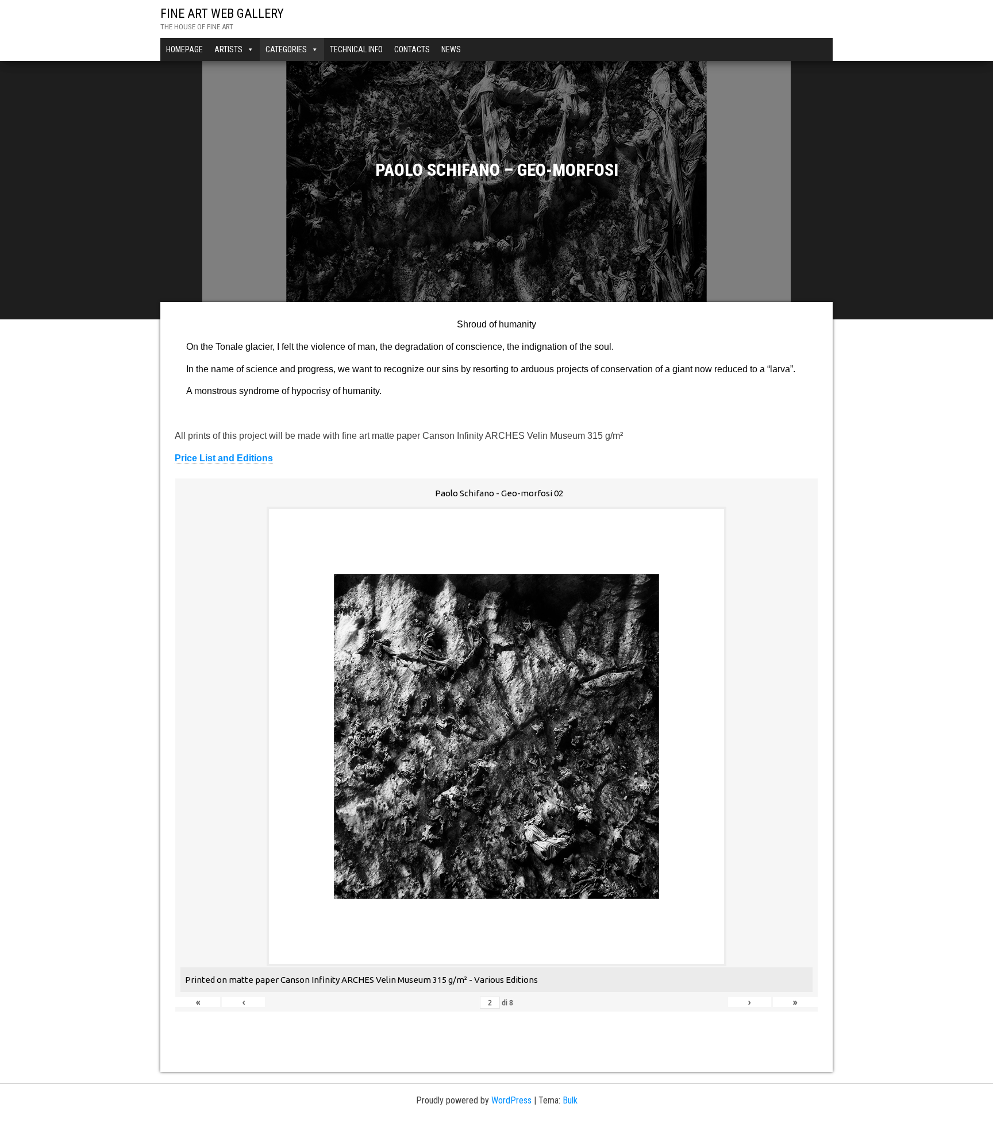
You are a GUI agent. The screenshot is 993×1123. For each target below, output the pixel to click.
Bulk (570, 1100)
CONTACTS (412, 49)
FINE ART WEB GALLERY (222, 13)
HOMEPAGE (184, 49)
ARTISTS (228, 49)
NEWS (451, 49)
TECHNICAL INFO (356, 49)
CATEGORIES (286, 49)
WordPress (511, 1100)
